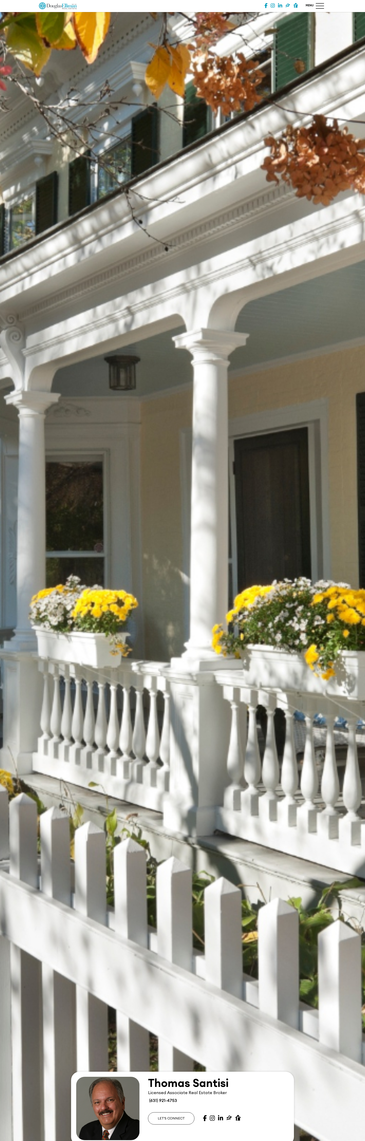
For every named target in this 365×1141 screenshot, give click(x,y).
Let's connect (171, 1118)
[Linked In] (280, 5)
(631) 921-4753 (162, 1101)
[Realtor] (295, 5)
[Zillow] (287, 5)
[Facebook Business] (265, 5)
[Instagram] (273, 5)
